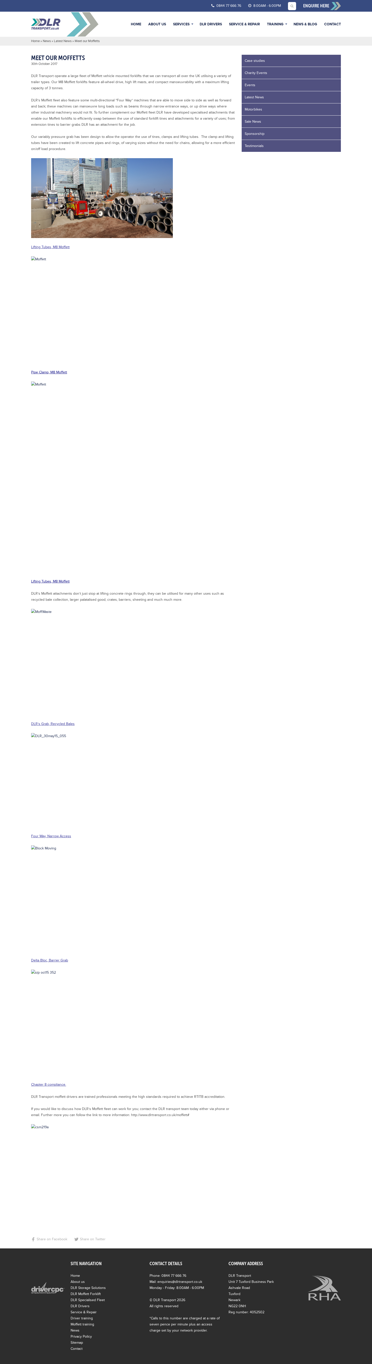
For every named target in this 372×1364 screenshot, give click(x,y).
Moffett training (82, 1324)
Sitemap (77, 1342)
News (47, 41)
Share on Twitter (93, 1239)
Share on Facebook (52, 1239)
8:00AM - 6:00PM (266, 6)
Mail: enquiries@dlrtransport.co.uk (176, 1282)
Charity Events (256, 73)
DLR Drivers (211, 24)
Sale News (253, 121)
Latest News (63, 41)
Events (250, 85)
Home (136, 24)
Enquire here (316, 5)
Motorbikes (253, 109)
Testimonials (254, 146)
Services (181, 24)
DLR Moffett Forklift (86, 1294)
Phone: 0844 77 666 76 (168, 1276)
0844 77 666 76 (228, 6)
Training (275, 24)
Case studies (255, 61)
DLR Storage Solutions (88, 1288)
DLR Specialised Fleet (88, 1300)
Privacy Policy (81, 1336)
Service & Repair (244, 24)
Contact (332, 24)
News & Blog (305, 24)
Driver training (82, 1318)
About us (157, 24)
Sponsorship (254, 134)
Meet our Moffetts (58, 58)
